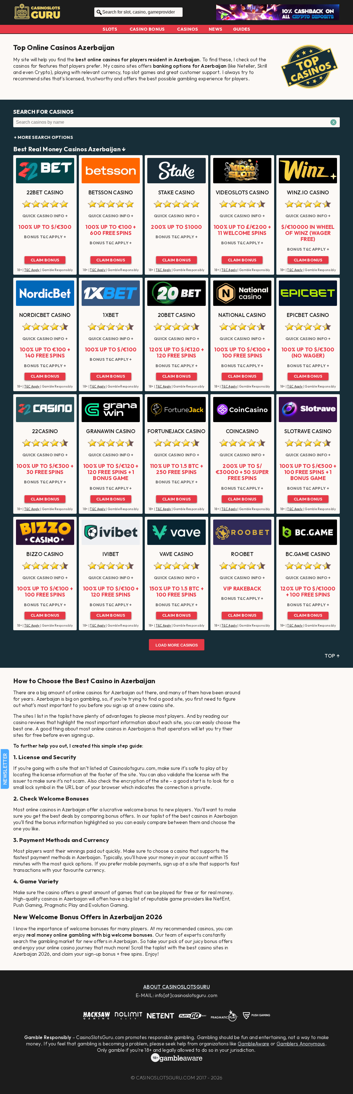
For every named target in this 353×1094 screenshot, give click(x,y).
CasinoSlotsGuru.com (165, 1077)
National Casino (242, 315)
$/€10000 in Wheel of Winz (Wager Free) (308, 233)
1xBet (111, 315)
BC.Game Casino (308, 554)
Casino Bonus (147, 29)
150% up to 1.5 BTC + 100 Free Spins (176, 592)
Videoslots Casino (242, 192)
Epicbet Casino (308, 315)
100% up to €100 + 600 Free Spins (110, 230)
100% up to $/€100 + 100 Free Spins (242, 352)
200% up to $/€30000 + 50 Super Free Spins (242, 472)
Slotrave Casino (307, 431)
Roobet (242, 554)
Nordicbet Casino (45, 315)
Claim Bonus (45, 260)
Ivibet (111, 554)
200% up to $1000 (176, 227)
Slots (110, 29)
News (215, 29)
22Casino (45, 431)
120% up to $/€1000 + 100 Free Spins (308, 592)
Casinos (187, 29)
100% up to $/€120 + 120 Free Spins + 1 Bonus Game (110, 472)
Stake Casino (176, 192)
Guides (241, 29)
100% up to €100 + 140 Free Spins (45, 352)
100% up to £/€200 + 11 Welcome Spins (242, 230)
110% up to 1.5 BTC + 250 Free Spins (176, 469)
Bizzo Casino (44, 554)
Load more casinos (177, 645)
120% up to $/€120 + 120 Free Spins (176, 352)
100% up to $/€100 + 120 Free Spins (111, 592)
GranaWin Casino (110, 431)
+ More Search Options (43, 137)
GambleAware (253, 1043)
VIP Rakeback (242, 589)
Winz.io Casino (308, 192)
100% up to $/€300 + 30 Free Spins (45, 469)
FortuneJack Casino (176, 431)
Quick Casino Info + (45, 215)
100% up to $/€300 (44, 227)
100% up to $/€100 (111, 349)
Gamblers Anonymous (301, 1043)
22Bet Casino (45, 192)
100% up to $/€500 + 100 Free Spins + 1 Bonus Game (308, 472)
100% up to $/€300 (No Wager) (308, 352)
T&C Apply (32, 270)
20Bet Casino (177, 315)
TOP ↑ (332, 656)
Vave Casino (176, 554)
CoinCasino (242, 431)
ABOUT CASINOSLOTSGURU (176, 987)
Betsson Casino (111, 192)
